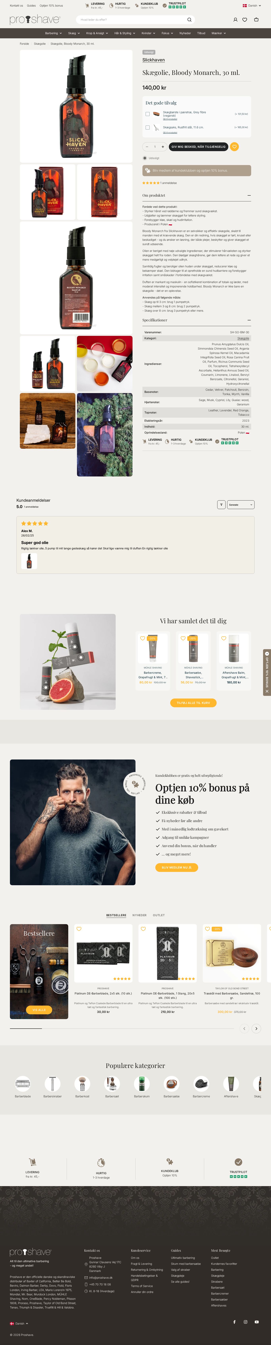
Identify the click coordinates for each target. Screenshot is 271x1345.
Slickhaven (153, 59)
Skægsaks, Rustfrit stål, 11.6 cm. (183, 127)
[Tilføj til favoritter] (234, 146)
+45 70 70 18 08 (100, 1284)
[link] (196, 170)
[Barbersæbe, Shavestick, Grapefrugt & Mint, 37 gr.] (193, 648)
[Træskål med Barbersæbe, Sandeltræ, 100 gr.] (232, 953)
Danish (252, 5)
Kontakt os (16, 5)
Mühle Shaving (153, 667)
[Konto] (235, 19)
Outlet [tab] (159, 915)
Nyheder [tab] (140, 915)
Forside (24, 43)
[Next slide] (256, 1028)
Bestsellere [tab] (116, 915)
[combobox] (135, 19)
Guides (31, 5)
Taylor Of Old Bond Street (232, 988)
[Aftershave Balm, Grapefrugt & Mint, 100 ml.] (234, 648)
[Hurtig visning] (162, 642)
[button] (151, 183)
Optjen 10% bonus (51, 5)
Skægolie (40, 43)
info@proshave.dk (100, 1277)
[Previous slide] (244, 1028)
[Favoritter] (245, 19)
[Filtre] (221, 504)
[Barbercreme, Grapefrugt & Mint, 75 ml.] (153, 648)
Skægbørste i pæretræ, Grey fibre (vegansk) (184, 114)
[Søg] (189, 19)
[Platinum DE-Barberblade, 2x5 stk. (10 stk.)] (103, 953)
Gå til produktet (170, 119)
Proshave (103, 988)
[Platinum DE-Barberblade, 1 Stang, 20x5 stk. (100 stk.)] (167, 953)
